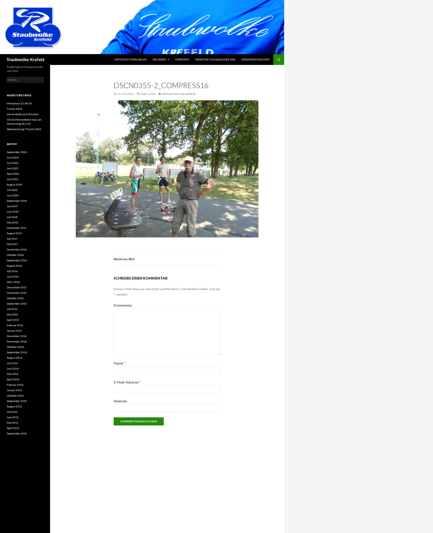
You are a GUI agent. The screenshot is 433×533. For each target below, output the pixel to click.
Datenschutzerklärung (130, 59)
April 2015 (13, 320)
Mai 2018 (12, 222)
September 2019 (17, 200)
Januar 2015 (14, 330)
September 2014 (17, 352)
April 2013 (13, 428)
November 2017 (17, 228)
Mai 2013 (12, 422)
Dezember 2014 (16, 336)
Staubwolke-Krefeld (25, 59)
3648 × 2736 (147, 94)
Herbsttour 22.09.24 (19, 103)
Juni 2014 (12, 368)
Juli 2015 (12, 309)
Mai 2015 (12, 314)
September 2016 (17, 260)
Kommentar (123, 305)
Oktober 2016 (15, 255)
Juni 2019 (12, 211)
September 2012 (17, 433)
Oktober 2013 (15, 395)
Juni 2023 (12, 163)
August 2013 (14, 406)
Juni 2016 (12, 276)
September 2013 (17, 401)
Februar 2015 (15, 325)
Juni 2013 (12, 417)
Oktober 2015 (15, 298)
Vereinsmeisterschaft (255, 59)
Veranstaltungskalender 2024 (215, 59)
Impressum (182, 59)
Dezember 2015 (16, 287)
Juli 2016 (12, 271)
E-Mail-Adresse (127, 382)
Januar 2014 (14, 390)
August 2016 (14, 265)
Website (120, 401)
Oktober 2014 (15, 347)
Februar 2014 (15, 384)
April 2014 (13, 379)
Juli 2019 (12, 206)
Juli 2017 (12, 238)
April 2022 (13, 173)
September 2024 (17, 152)
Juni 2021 (12, 179)
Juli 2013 (12, 412)
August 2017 (14, 233)
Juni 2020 (12, 195)
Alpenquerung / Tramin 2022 (24, 129)
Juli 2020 (12, 190)
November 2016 (17, 249)
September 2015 (17, 303)
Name (119, 363)
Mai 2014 (12, 374)
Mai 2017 (12, 244)
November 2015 (17, 292)
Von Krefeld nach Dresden (23, 114)
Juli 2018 (12, 217)
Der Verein (159, 59)
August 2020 (14, 184)
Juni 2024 (12, 157)
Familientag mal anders (179, 94)
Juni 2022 (12, 168)
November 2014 (17, 341)
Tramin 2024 (14, 108)
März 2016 (13, 282)
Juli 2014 (12, 363)
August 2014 (14, 357)
